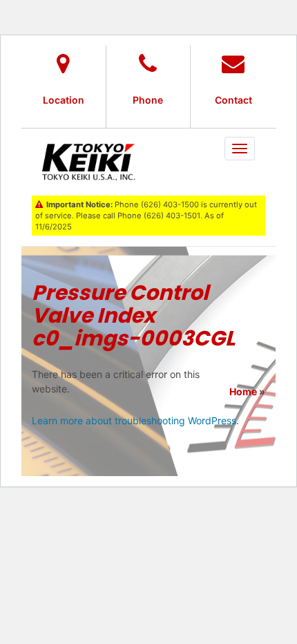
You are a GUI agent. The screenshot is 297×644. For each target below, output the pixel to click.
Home (243, 391)
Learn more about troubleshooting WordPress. (135, 420)
